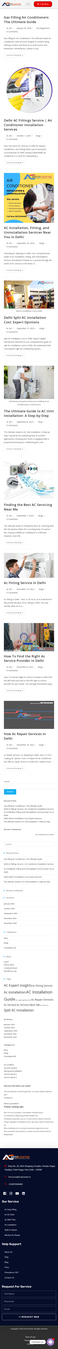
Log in (6, 961)
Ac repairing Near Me (23, 1000)
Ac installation (15, 992)
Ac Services (44, 1005)
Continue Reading (15, 54)
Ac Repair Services (42, 999)
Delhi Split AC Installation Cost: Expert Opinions (25, 319)
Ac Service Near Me (28, 1005)
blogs (38, 135)
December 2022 (10, 918)
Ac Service (10, 1005)
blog (40, 422)
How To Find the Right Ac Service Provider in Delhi (24, 658)
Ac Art (9, 28)
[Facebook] (4, 1193)
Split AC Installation (19, 1010)
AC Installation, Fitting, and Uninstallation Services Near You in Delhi (27, 232)
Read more (8, 1134)
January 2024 (9, 904)
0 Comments (12, 31)
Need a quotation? (11, 1103)
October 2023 (9, 908)
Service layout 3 (10, 1077)
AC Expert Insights (18, 985)
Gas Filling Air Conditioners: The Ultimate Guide (26, 19)
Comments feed (10, 968)
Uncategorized (42, 28)
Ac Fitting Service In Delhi (25, 583)
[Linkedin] (23, 1193)
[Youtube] (17, 1193)
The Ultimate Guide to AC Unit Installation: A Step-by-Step (29, 413)
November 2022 (10, 923)
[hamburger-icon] (28, 4)
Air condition (9, 1065)
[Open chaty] (50, 1342)
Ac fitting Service (42, 985)
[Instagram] (11, 1193)
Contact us (8, 1098)
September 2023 (10, 913)
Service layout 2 (10, 1074)
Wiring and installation (13, 1071)
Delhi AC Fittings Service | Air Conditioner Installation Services (28, 124)
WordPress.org (10, 971)
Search (7, 781)
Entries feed (9, 965)
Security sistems (10, 1068)
